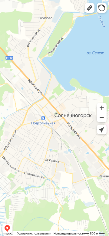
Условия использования (34, 233)
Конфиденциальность (69, 233)
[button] (89, 8)
